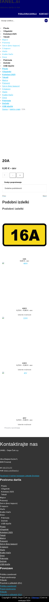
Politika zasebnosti (8, 574)
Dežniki (6, 63)
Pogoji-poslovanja (8, 577)
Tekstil (6, 37)
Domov (5, 109)
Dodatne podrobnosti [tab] (13, 188)
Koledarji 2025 (10, 34)
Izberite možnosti (24, 315)
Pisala (6, 28)
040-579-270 (7, 468)
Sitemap (35, 598)
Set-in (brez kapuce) (11, 46)
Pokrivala (7, 60)
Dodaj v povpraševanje (12, 182)
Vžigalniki (7, 31)
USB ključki (8, 66)
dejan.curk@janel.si (11, 471)
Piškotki (3, 580)
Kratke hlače (7, 54)
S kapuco (6, 48)
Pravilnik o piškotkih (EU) (11, 583)
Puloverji (6, 43)
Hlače (4, 51)
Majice (5, 40)
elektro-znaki (15, 109)
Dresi (4, 57)
